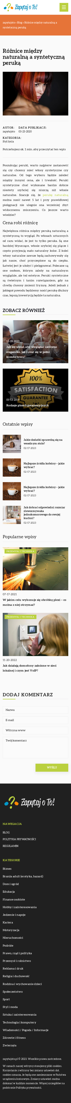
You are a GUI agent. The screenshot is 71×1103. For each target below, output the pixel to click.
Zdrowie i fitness (14, 1037)
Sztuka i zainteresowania (19, 1014)
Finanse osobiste (14, 899)
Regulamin (11, 846)
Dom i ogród (11, 884)
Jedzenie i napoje (14, 914)
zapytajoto (9, 131)
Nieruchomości (13, 937)
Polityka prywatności (19, 839)
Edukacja (9, 891)
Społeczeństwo (13, 991)
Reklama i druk (13, 968)
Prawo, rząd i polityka (17, 953)
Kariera (8, 922)
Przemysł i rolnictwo (17, 960)
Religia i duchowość (16, 976)
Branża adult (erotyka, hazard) (23, 876)
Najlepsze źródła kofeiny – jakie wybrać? (44, 465)
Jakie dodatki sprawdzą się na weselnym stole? (43, 442)
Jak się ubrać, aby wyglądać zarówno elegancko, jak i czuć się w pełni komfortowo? (31, 352)
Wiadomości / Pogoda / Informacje (26, 1030)
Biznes (7, 868)
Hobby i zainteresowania (20, 907)
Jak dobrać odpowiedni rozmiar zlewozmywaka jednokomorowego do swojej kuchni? (44, 513)
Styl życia (8, 141)
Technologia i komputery (19, 1022)
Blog (6, 832)
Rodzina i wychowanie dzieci (22, 984)
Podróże (8, 945)
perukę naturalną (55, 195)
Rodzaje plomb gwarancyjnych (27, 405)
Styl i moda (10, 1007)
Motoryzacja (11, 930)
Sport (6, 999)
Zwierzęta (10, 1045)
